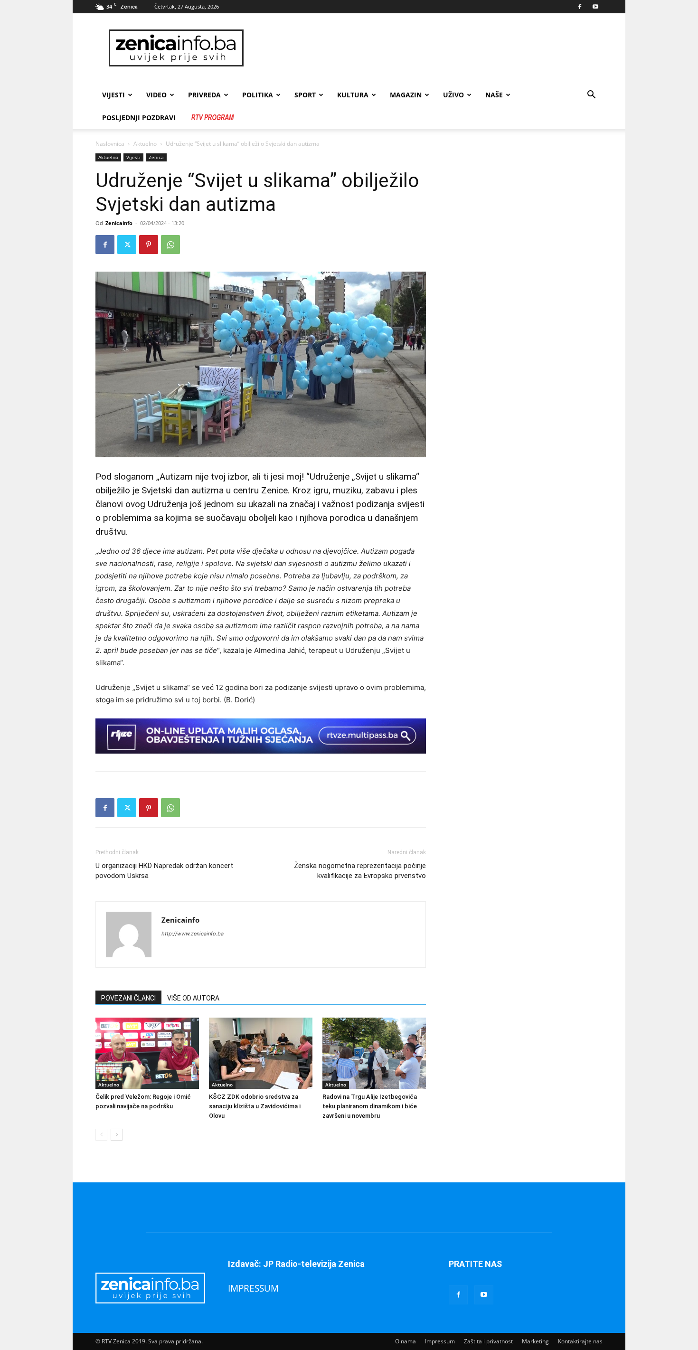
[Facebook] (580, 6)
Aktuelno (145, 144)
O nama (405, 1341)
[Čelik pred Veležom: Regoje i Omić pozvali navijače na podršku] (147, 1053)
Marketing (535, 1341)
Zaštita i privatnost (488, 1341)
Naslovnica (109, 144)
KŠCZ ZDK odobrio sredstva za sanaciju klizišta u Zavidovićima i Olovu (255, 1106)
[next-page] (117, 1135)
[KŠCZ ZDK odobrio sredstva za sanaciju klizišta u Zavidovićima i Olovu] (260, 1053)
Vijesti (113, 94)
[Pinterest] (148, 244)
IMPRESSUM (253, 1288)
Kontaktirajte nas (580, 1341)
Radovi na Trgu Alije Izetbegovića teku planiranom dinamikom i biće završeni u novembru (369, 1106)
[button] (591, 95)
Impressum (440, 1341)
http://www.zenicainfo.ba (192, 933)
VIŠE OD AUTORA (193, 998)
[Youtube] (595, 6)
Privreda (204, 94)
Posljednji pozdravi (139, 117)
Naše (494, 94)
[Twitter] (126, 244)
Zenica (156, 157)
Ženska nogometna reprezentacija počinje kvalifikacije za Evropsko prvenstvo (360, 870)
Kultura (352, 94)
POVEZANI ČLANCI (128, 998)
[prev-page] (101, 1135)
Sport (305, 94)
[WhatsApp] (170, 244)
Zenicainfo (118, 223)
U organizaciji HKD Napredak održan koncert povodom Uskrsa (164, 870)
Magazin (406, 94)
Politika (257, 94)
